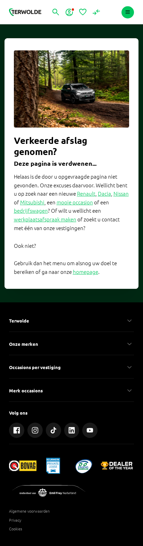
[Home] (25, 12)
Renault (86, 194)
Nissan (121, 194)
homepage (85, 272)
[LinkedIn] (71, 430)
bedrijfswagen (31, 211)
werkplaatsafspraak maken (45, 219)
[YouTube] (90, 430)
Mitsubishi (32, 202)
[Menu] (127, 12)
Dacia (104, 194)
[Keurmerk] (22, 465)
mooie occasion (75, 202)
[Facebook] (16, 430)
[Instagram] (35, 430)
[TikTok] (53, 430)
